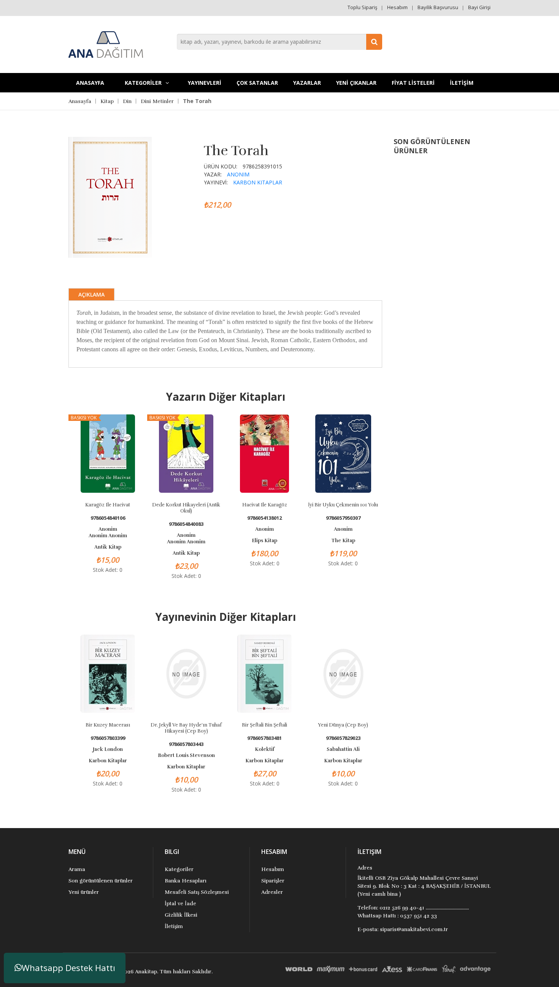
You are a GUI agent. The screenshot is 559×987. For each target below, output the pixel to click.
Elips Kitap (264, 541)
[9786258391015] (110, 196)
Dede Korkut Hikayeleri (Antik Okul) (186, 508)
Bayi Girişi (479, 7)
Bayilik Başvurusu (438, 7)
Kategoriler (179, 869)
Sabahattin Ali (343, 749)
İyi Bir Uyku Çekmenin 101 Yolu (343, 505)
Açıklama (91, 294)
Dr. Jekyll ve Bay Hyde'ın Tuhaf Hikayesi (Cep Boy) (186, 728)
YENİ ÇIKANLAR (356, 82)
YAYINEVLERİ (204, 82)
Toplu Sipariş (362, 7)
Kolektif (265, 749)
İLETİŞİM (461, 82)
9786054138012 (264, 518)
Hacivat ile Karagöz (264, 505)
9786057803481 (264, 738)
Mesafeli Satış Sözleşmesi (197, 892)
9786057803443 (186, 744)
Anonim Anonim (108, 536)
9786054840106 (108, 518)
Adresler (272, 892)
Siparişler (272, 881)
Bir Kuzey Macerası (108, 725)
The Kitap (343, 541)
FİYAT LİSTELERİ (413, 82)
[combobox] (279, 42)
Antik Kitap (107, 547)
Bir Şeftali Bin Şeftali (264, 725)
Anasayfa (90, 82)
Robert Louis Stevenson (186, 755)
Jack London (108, 749)
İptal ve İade (180, 903)
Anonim (238, 174)
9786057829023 (343, 738)
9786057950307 (343, 518)
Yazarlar (307, 82)
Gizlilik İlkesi (181, 915)
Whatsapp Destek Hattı (68, 968)
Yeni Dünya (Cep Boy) (343, 725)
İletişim (174, 926)
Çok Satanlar (257, 82)
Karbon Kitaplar (257, 182)
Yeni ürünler (83, 892)
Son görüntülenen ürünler (100, 881)
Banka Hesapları (185, 881)
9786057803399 (108, 738)
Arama (76, 869)
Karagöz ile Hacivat (107, 505)
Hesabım (397, 7)
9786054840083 (186, 524)
